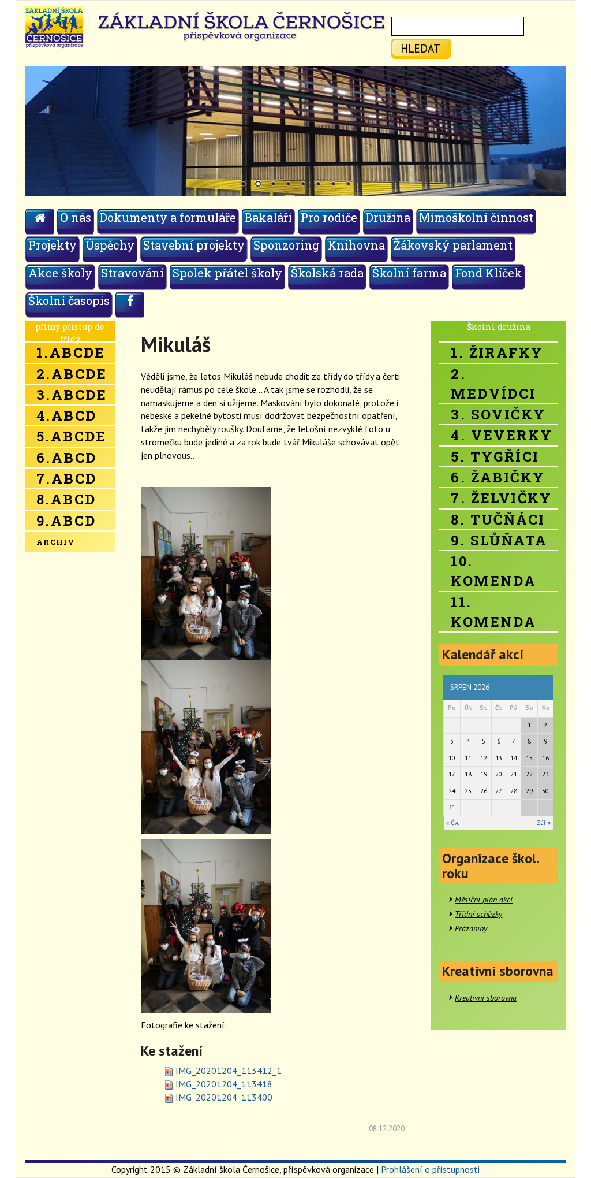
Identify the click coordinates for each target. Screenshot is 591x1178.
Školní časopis (69, 300)
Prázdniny (471, 928)
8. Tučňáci (498, 519)
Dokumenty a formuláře (168, 217)
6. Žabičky (498, 477)
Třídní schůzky (478, 914)
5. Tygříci (495, 456)
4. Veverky (501, 435)
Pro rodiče (329, 217)
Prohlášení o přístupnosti (430, 1169)
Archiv (56, 542)
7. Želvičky (501, 498)
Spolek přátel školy (227, 272)
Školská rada (327, 272)
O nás (75, 217)
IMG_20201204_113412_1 (228, 1070)
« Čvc (452, 823)
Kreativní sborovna (486, 998)
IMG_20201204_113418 (223, 1084)
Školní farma (409, 272)
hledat (420, 48)
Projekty (52, 244)
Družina (388, 217)
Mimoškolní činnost (476, 217)
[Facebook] (130, 304)
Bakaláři (268, 217)
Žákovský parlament (453, 244)
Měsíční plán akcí (484, 899)
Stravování (132, 272)
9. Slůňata (499, 540)
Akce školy (60, 272)
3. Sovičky (498, 414)
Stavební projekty (194, 244)
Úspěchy (109, 244)
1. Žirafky (497, 352)
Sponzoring (286, 244)
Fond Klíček (488, 272)
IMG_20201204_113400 (223, 1097)
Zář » (544, 823)
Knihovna (356, 244)
